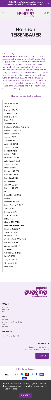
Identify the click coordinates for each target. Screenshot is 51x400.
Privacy (5, 327)
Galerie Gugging (28, 369)
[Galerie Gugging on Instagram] (7, 336)
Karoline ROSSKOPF (12, 229)
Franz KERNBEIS (10, 182)
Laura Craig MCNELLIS (13, 205)
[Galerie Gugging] (25, 13)
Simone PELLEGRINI (12, 222)
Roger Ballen (9, 120)
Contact (5, 320)
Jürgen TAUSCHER (12, 246)
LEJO (6, 192)
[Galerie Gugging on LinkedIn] (10, 336)
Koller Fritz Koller (10, 151)
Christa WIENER (10, 263)
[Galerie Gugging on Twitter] (14, 336)
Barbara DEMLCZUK (12, 131)
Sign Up (42, 356)
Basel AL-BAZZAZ (11, 110)
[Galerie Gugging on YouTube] (18, 336)
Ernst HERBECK (10, 168)
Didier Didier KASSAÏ (12, 134)
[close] (48, 3)
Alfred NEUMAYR (11, 216)
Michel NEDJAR (10, 212)
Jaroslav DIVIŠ (10, 137)
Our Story (5, 309)
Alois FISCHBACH (11, 144)
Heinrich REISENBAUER (14, 226)
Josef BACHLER (10, 114)
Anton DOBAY (10, 141)
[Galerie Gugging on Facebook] (3, 336)
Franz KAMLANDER (12, 178)
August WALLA (10, 260)
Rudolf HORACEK (11, 175)
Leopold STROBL (11, 243)
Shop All (7, 107)
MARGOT (8, 199)
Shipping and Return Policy (12, 322)
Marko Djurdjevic (11, 202)
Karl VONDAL (9, 256)
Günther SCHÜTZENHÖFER (15, 239)
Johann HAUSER (11, 165)
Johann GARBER (11, 154)
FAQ (3, 312)
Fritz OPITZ (8, 219)
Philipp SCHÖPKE (11, 236)
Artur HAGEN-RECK (12, 161)
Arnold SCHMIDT (11, 233)
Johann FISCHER (11, 148)
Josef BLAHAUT (10, 124)
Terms (4, 324)
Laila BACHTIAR (10, 117)
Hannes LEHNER (11, 188)
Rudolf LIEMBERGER (12, 195)
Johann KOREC (11, 185)
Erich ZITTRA (9, 267)
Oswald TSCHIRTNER (12, 253)
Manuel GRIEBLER (11, 158)
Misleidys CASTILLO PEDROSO (16, 127)
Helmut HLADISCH (11, 171)
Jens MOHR (9, 209)
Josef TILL (8, 250)
